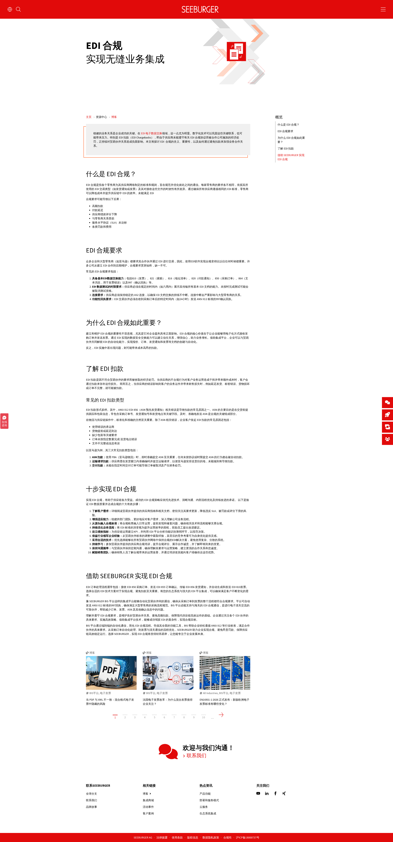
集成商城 (148, 800)
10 (203, 717)
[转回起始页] (200, 9)
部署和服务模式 (209, 800)
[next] (221, 714)
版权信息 (193, 837)
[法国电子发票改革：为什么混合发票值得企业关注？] (168, 673)
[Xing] (284, 794)
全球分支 (91, 793)
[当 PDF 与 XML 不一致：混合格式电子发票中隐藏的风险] (111, 673)
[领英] (267, 794)
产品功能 (205, 793)
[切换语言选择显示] (9, 9)
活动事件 (148, 807)
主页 (89, 117)
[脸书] (275, 794)
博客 (114, 117)
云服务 (204, 807)
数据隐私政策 (211, 837)
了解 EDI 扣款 (286, 148)
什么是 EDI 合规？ (288, 124)
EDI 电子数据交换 (151, 133)
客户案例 (148, 813)
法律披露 (162, 837)
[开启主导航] (383, 9)
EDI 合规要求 (285, 131)
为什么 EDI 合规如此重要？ (291, 140)
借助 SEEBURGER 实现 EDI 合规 (291, 157)
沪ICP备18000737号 (247, 837)
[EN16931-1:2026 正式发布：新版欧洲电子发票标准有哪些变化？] (225, 673)
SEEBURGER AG (143, 837)
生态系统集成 (208, 813)
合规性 (227, 837)
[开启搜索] (18, 9)
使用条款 (177, 837)
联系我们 (196, 755)
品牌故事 (91, 807)
